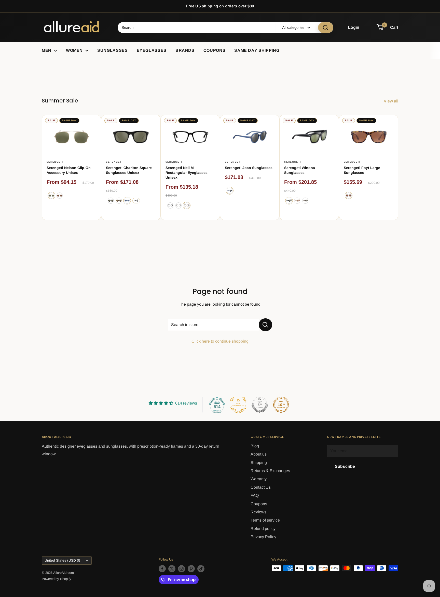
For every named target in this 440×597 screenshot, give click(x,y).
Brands (185, 50)
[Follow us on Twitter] (171, 568)
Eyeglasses (152, 50)
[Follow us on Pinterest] (191, 568)
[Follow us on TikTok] (200, 568)
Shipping (259, 462)
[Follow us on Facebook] (162, 568)
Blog (255, 446)
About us (259, 454)
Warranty (259, 479)
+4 (136, 200)
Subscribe (345, 466)
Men (46, 50)
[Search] (325, 27)
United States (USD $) (62, 560)
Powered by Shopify (56, 579)
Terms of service (265, 520)
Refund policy (263, 528)
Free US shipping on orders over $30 (220, 6)
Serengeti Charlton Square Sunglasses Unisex (129, 170)
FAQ (255, 495)
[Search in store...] (265, 324)
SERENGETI (55, 162)
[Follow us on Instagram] (181, 568)
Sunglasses (112, 50)
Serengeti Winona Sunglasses (299, 170)
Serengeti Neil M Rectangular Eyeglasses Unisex (187, 172)
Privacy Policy (263, 537)
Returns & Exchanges (270, 471)
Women (74, 50)
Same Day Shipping (256, 50)
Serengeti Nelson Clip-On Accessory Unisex (69, 170)
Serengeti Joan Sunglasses (248, 168)
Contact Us (261, 487)
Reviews (258, 512)
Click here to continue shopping (220, 341)
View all (391, 101)
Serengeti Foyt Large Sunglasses (362, 170)
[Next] (398, 167)
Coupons (214, 50)
